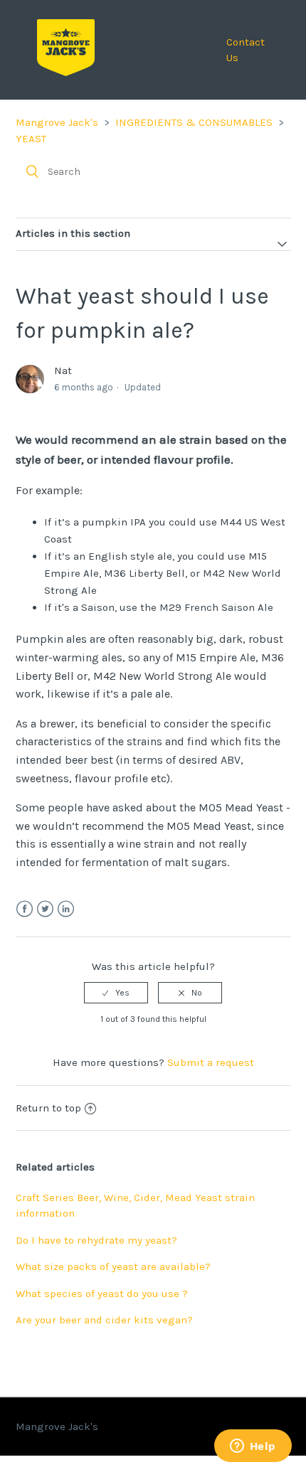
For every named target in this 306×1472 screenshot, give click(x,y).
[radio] (116, 992)
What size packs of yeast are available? (113, 1266)
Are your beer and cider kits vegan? (104, 1319)
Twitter (45, 909)
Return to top (48, 1108)
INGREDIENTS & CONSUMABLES (194, 122)
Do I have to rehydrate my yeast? (96, 1240)
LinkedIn (66, 909)
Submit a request (210, 1062)
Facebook (24, 909)
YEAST (31, 138)
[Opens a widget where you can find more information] (252, 1447)
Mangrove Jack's (57, 122)
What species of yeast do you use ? (102, 1293)
